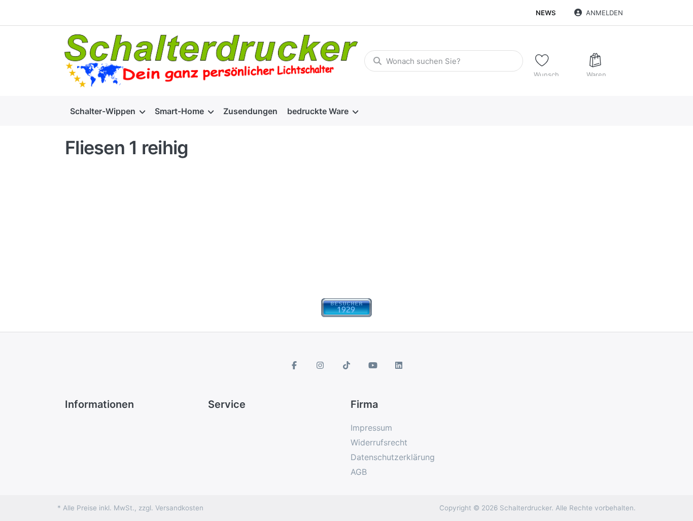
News (546, 13)
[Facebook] (294, 365)
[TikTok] (346, 365)
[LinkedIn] (399, 365)
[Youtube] (373, 365)
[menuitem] (107, 111)
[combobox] (443, 61)
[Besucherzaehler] (346, 307)
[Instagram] (320, 365)
